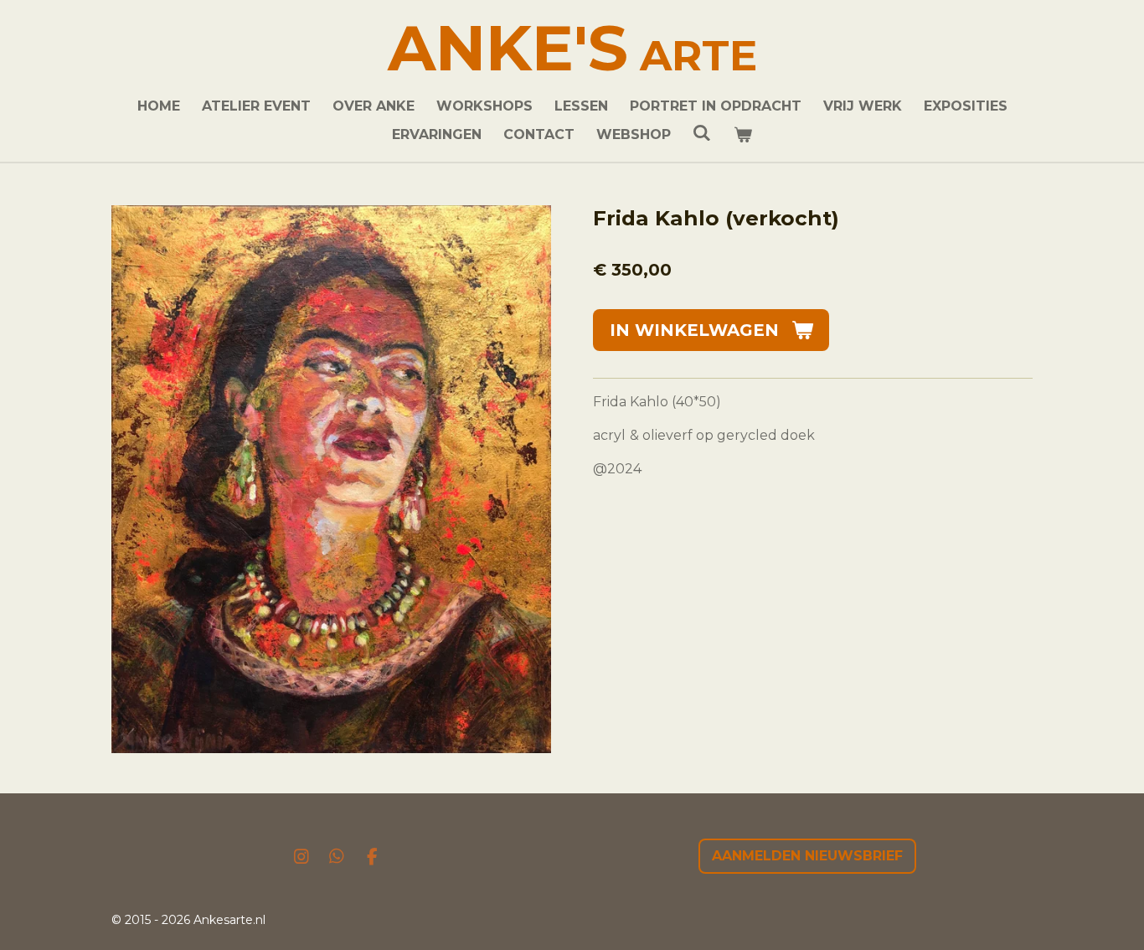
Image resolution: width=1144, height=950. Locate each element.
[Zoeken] (702, 133)
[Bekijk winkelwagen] (743, 135)
